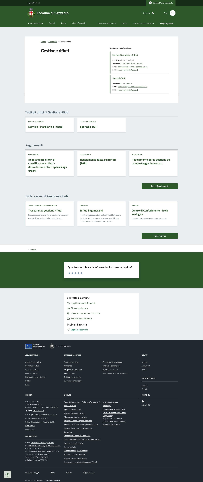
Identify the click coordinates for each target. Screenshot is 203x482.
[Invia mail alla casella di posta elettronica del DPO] (42, 442)
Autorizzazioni (69, 373)
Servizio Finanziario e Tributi (125, 55)
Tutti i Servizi (160, 235)
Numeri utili (29, 429)
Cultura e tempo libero (72, 380)
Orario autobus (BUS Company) (76, 450)
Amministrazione (35, 23)
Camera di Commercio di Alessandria (78, 428)
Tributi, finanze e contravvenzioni (42, 205)
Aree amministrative (33, 362)
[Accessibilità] (7, 474)
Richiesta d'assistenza (111, 424)
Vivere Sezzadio (79, 23)
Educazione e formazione (112, 362)
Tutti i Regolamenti (159, 186)
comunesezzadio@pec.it (127, 70)
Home (43, 41)
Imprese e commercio (111, 365)
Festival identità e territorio (74, 454)
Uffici (27, 384)
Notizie (144, 362)
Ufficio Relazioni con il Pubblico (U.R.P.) (40, 422)
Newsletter (146, 404)
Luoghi (144, 385)
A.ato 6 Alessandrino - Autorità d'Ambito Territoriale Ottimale (82, 403)
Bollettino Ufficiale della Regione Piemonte (81, 424)
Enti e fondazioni (31, 369)
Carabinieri (68, 432)
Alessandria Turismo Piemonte (76, 416)
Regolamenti (33, 154)
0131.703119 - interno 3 (131, 63)
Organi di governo (32, 373)
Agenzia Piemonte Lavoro (74, 413)
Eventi (144, 389)
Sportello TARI (118, 78)
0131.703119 (126, 83)
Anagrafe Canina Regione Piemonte (78, 420)
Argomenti (52, 41)
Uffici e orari (30, 425)
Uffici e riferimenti (36, 121)
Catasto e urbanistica (72, 377)
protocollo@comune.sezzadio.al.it (132, 66)
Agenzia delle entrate (72, 409)
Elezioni (124, 23)
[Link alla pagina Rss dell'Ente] (143, 401)
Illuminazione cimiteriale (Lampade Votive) (80, 462)
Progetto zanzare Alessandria (75, 458)
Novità (52, 23)
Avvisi (144, 369)
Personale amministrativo (35, 377)
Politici (27, 380)
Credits (69, 472)
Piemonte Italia (70, 447)
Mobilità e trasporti (110, 369)
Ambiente (84, 205)
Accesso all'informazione (107, 23)
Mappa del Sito (88, 472)
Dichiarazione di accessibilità (114, 409)
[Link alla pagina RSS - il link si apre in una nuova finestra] (152, 13)
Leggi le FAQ (108, 415)
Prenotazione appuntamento (114, 421)
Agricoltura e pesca (71, 362)
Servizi (63, 23)
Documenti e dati (32, 365)
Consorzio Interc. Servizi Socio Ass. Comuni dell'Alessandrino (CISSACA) (82, 441)
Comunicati (146, 365)
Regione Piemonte (33, 3)
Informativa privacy (110, 401)
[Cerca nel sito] (172, 13)
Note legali (107, 405)
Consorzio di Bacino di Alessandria (77, 435)
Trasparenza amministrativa (143, 23)
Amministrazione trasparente (114, 412)
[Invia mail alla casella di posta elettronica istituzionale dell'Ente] (44, 414)
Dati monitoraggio (32, 472)
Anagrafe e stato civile (73, 369)
